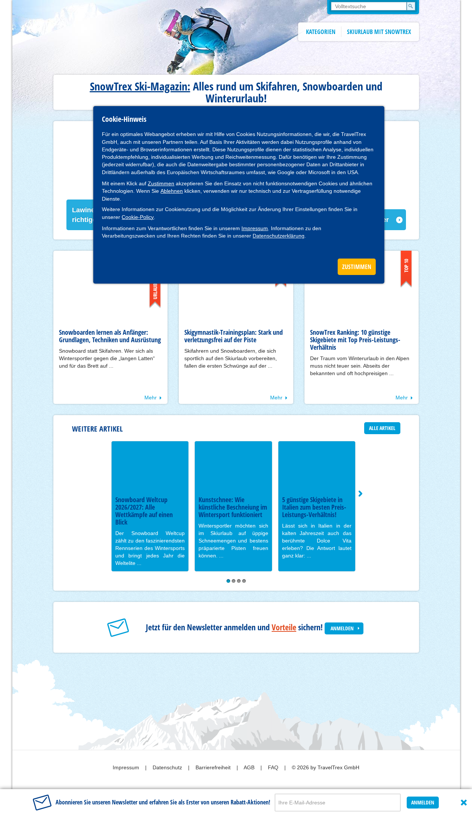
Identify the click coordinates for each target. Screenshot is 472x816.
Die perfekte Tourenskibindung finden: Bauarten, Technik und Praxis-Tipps (326, 510)
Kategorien (320, 32)
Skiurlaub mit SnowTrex (379, 32)
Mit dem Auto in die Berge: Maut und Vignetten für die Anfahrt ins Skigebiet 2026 (241, 510)
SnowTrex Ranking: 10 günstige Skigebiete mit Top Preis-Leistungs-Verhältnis (355, 340)
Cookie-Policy (138, 217)
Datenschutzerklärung (278, 236)
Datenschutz (168, 767)
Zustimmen (161, 183)
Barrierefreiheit (214, 767)
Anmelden (342, 628)
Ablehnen (171, 191)
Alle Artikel (382, 428)
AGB (250, 767)
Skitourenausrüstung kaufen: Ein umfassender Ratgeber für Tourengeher (159, 507)
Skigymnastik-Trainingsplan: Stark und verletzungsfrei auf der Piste (233, 336)
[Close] (464, 802)
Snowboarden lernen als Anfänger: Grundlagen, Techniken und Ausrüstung (110, 336)
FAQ (274, 767)
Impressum (254, 228)
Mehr (150, 398)
